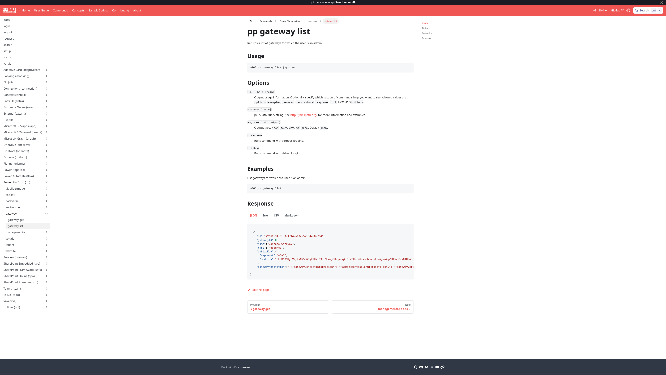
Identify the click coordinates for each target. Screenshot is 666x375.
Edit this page (261, 290)
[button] (25, 70)
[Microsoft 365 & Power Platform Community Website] (442, 367)
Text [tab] (265, 215)
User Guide (41, 10)
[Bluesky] (426, 367)
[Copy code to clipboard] (409, 67)
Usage (425, 22)
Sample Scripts (98, 10)
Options (426, 28)
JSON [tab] (253, 215)
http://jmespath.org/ (303, 115)
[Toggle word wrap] (403, 228)
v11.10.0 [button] (598, 10)
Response (427, 38)
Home (26, 10)
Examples (427, 33)
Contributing (120, 10)
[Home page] (250, 21)
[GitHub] (415, 367)
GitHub (615, 10)
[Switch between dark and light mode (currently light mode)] (628, 10)
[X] (432, 367)
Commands (60, 10)
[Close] (661, 2)
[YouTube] (437, 367)
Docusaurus (242, 367)
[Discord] (421, 367)
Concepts (78, 10)
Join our (331, 2)
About (137, 10)
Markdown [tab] (292, 215)
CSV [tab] (276, 215)
